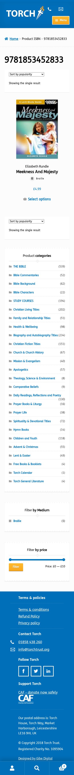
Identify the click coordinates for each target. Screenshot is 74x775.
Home (14, 39)
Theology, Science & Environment (34, 378)
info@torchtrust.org (63, 9)
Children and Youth (25, 438)
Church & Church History (28, 352)
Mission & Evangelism (26, 361)
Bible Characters (23, 292)
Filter (16, 567)
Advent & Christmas (25, 447)
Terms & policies (31, 598)
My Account (12, 768)
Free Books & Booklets (27, 464)
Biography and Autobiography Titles (35, 335)
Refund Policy (29, 616)
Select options (39, 199)
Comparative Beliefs (25, 387)
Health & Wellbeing (25, 327)
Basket (57, 765)
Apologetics (20, 369)
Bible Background (24, 283)
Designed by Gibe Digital (35, 758)
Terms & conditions (33, 609)
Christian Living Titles (26, 309)
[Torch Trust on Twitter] (36, 671)
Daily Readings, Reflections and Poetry (37, 395)
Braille (17, 521)
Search (37, 768)
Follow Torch (28, 659)
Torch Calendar (22, 473)
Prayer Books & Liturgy (27, 404)
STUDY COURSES (23, 301)
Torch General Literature (28, 481)
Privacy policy (29, 623)
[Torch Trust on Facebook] (23, 671)
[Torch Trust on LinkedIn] (48, 671)
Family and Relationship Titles (31, 318)
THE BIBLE (19, 266)
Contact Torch (29, 634)
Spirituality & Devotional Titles (32, 421)
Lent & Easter (21, 455)
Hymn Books (21, 429)
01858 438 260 (52, 9)
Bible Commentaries (26, 275)
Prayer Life (20, 412)
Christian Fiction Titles (26, 344)
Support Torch (29, 684)
